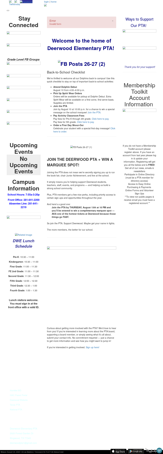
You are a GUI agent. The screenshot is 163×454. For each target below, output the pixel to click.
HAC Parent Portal (18, 395)
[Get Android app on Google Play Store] (136, 451)
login (46, 1)
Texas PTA (15, 404)
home (54, 1)
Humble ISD (15, 390)
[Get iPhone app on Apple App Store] (118, 451)
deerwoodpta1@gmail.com (23, 442)
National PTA (16, 409)
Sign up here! (93, 347)
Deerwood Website (19, 399)
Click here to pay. (101, 118)
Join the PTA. (94, 112)
